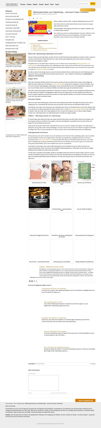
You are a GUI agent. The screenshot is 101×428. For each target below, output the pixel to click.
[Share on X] (33, 18)
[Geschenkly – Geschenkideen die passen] (12, 4)
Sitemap (62, 423)
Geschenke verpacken (12, 31)
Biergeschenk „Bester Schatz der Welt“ (62, 183)
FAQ (58, 423)
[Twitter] (36, 281)
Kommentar (32, 373)
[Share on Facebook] (29, 18)
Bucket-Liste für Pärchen (84, 182)
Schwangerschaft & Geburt (14, 42)
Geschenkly (9, 403)
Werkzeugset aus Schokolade (61, 261)
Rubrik (35, 4)
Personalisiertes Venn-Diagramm (84, 235)
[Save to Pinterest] (37, 18)
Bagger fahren (35, 45)
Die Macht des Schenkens (13, 19)
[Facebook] (34, 281)
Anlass (29, 4)
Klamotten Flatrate (36, 46)
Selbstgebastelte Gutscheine (39, 50)
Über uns (55, 423)
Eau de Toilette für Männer (84, 209)
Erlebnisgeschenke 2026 (88, 10)
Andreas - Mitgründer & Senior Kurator (46, 14)
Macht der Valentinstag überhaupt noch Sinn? (41, 43)
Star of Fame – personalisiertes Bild (39, 261)
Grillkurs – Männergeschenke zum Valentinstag (43, 48)
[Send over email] (41, 18)
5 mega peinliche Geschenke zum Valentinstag (54, 288)
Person (23, 4)
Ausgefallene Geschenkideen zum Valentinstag (54, 318)
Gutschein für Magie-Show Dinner (39, 235)
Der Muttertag (10, 13)
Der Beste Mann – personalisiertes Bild (61, 209)
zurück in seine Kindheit (58, 84)
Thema (41, 4)
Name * (30, 393)
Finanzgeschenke (11, 22)
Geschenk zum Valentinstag (42, 69)
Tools (57, 4)
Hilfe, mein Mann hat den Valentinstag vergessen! (56, 347)
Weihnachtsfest (11, 48)
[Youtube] (32, 281)
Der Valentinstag (39, 363)
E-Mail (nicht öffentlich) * (59, 393)
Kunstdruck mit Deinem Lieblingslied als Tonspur (62, 236)
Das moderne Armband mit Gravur (39, 209)
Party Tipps (9, 37)
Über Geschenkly (11, 45)
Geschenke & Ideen (11, 28)
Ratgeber (8, 39)
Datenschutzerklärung (47, 423)
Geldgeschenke (10, 25)
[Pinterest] (30, 281)
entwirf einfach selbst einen (45, 139)
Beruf (47, 4)
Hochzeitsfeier (10, 34)
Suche (93, 3)
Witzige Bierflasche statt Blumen (85, 261)
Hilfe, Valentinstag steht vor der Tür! (53, 302)
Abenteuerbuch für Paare (39, 182)
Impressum (39, 423)
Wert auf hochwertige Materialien (77, 109)
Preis (52, 4)
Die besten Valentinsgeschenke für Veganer (55, 331)
